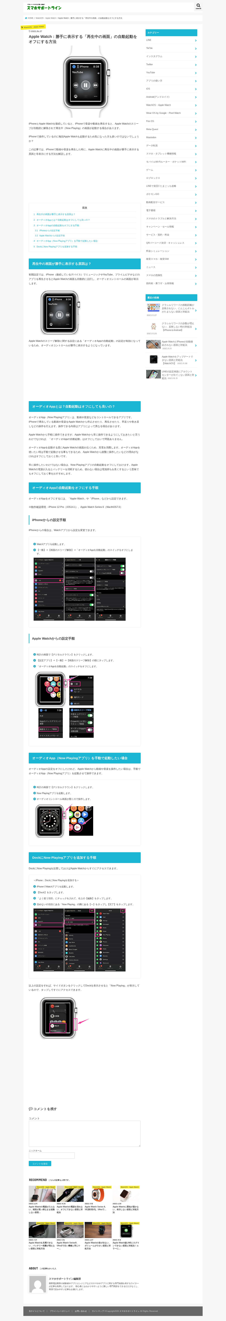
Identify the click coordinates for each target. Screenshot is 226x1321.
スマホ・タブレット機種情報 (161, 153)
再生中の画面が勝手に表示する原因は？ (54, 214)
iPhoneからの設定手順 (47, 231)
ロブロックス (153, 178)
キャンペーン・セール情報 (160, 226)
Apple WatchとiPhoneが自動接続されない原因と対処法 (177, 345)
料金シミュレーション (157, 251)
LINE (148, 40)
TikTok (149, 48)
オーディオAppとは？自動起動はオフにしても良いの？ (62, 220)
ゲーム (149, 170)
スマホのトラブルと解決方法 (161, 218)
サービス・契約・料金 (157, 235)
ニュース (150, 267)
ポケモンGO (152, 194)
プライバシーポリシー (60, 1311)
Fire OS (150, 121)
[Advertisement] (85, 181)
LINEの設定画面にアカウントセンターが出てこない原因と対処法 (178, 375)
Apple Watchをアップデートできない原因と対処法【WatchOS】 (177, 360)
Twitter (149, 64)
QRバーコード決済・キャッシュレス (165, 243)
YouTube (150, 72)
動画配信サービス (155, 202)
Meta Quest (152, 129)
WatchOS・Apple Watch (158, 105)
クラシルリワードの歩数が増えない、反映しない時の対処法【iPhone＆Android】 (170, 328)
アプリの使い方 (154, 80)
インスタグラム (154, 56)
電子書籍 (150, 210)
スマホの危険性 (154, 275)
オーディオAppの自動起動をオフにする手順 (56, 225)
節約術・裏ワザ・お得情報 (160, 283)
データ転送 (152, 145)
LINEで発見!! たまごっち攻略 (161, 186)
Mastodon (151, 137)
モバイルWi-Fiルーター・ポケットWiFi (166, 162)
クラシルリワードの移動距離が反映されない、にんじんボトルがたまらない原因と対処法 (170, 310)
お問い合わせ (81, 1311)
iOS (148, 89)
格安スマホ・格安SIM (157, 259)
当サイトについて (37, 1311)
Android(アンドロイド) (157, 97)
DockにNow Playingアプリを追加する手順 (55, 246)
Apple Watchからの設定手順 (50, 236)
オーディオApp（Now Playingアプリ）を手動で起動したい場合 (66, 241)
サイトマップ (98, 1311)
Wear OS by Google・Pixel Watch (163, 113)
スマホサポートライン (129, 1311)
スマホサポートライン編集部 (65, 1278)
